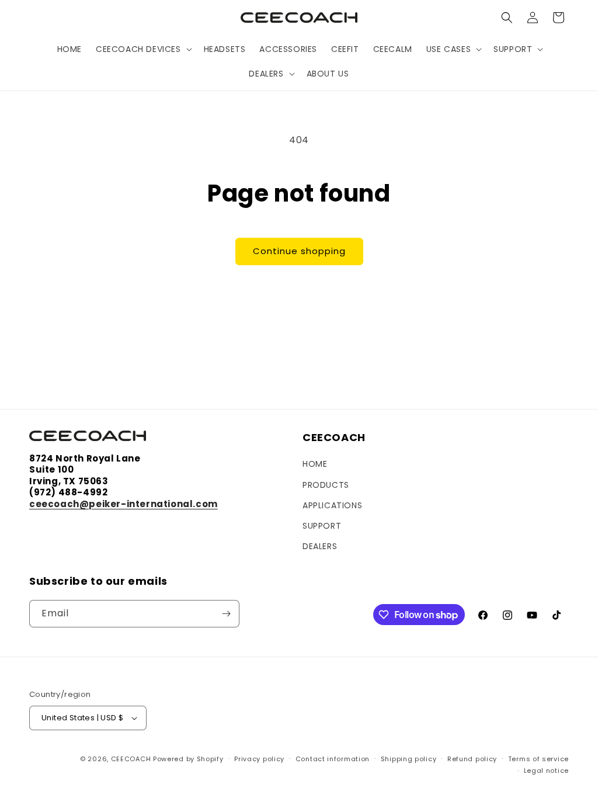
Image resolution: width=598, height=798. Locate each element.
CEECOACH (131, 759)
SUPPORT (322, 526)
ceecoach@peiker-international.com (123, 504)
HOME (315, 464)
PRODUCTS (326, 485)
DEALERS (320, 546)
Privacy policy (259, 759)
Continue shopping (299, 251)
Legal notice (546, 770)
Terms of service (538, 759)
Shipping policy (409, 759)
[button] (143, 49)
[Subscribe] (226, 613)
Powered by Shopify (188, 759)
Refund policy (472, 759)
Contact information (332, 759)
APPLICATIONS (332, 505)
